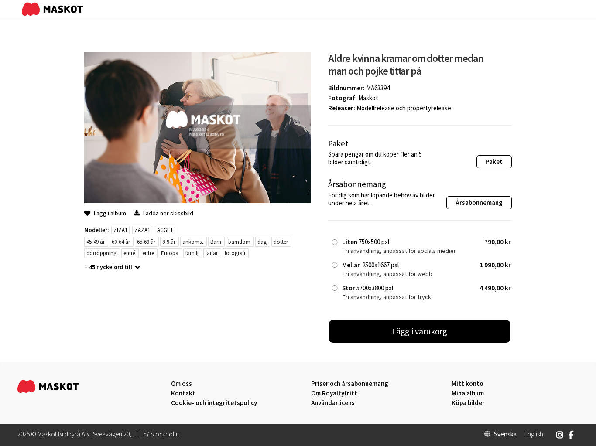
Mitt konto (467, 384)
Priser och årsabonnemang (349, 384)
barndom (239, 241)
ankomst (192, 241)
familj (192, 253)
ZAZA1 (142, 230)
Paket (494, 161)
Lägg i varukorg (420, 331)
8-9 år (168, 241)
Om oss (181, 384)
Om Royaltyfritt (334, 393)
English (533, 434)
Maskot (368, 98)
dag (262, 241)
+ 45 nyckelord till (108, 267)
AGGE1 (165, 230)
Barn (215, 241)
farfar (212, 253)
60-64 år (121, 241)
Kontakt (183, 393)
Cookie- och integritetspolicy (214, 402)
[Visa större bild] (197, 201)
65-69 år (146, 241)
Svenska (505, 434)
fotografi (235, 253)
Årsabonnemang (479, 202)
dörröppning (101, 253)
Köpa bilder (468, 403)
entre (148, 253)
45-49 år (95, 241)
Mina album (468, 393)
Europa (169, 253)
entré (129, 253)
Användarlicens (333, 403)
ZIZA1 (120, 230)
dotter (281, 241)
